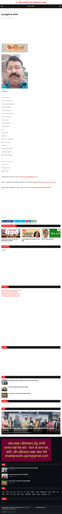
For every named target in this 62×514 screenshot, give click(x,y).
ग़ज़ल (14, 492)
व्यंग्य (18, 492)
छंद (10, 494)
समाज (49, 492)
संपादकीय (32, 492)
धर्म (24, 492)
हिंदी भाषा (33, 494)
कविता (6, 11)
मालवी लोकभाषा (44, 494)
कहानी (7, 494)
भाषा (49, 494)
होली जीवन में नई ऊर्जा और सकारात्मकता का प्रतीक (11, 290)
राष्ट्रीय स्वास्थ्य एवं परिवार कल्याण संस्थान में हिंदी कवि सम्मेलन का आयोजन (10, 239)
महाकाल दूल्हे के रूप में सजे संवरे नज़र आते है (10, 293)
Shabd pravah (32, 507)
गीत (21, 492)
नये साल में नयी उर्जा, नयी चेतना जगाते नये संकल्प (11, 294)
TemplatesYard (13, 512)
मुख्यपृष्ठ (3, 11)
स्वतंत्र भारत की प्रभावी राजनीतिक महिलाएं (10, 291)
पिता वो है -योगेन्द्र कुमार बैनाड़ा (48, 239)
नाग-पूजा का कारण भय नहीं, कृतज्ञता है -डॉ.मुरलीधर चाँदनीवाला (19, 393)
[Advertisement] (31, 31)
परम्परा (22, 494)
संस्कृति (53, 492)
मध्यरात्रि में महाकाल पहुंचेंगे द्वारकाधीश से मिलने (10, 296)
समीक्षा (3, 494)
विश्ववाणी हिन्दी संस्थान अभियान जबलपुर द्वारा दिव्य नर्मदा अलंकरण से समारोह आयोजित (23, 380)
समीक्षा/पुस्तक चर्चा (44, 492)
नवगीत (18, 494)
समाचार (7, 492)
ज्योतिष (38, 494)
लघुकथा (37, 492)
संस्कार (14, 494)
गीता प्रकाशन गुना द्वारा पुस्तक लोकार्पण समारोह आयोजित (18, 387)
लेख (11, 492)
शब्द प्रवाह (4, 17)
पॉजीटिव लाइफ (27, 494)
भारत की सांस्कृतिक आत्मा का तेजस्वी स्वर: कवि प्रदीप (30, 239)
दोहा (57, 492)
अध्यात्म (28, 492)
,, (31, 423)
